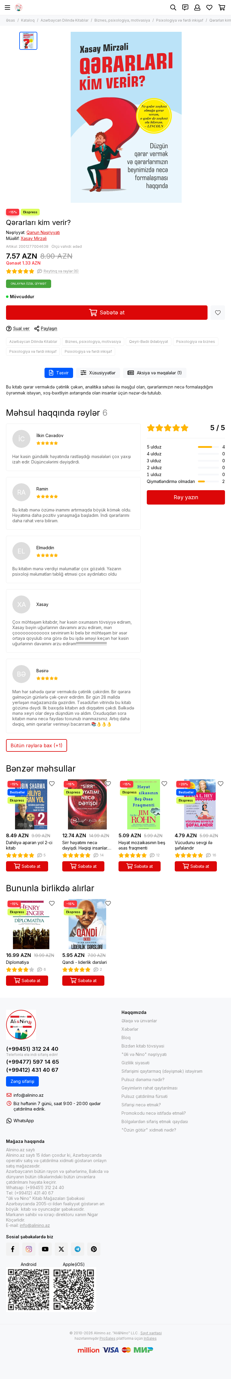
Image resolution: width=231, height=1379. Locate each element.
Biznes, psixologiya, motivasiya (122, 20)
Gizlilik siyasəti (135, 1062)
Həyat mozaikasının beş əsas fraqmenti (142, 845)
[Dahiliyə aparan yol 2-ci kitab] (31, 804)
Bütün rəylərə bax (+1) (37, 745)
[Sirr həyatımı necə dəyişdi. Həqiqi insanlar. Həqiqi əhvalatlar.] (87, 804)
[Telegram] (77, 1249)
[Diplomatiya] (31, 924)
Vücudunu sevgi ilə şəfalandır (193, 845)
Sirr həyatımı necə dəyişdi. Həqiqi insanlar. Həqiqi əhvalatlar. (85, 845)
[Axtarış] (173, 7)
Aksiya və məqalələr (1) (159, 372)
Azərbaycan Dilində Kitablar (64, 20)
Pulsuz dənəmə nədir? (143, 1079)
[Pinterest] (93, 1249)
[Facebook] (12, 1249)
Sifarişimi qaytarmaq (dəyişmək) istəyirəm (162, 1071)
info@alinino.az (29, 1095)
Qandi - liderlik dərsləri (84, 962)
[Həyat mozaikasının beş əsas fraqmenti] (144, 804)
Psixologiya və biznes (195, 341)
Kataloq (28, 20)
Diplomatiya (17, 962)
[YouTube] (45, 1249)
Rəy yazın (186, 497)
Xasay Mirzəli (34, 238)
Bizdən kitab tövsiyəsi (143, 1045)
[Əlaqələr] (185, 7)
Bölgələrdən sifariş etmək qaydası (155, 1121)
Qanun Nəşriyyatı (43, 232)
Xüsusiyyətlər (102, 372)
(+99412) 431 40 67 (32, 1070)
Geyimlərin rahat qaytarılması (149, 1087)
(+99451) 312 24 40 (32, 1049)
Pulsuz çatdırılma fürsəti (145, 1096)
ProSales (108, 1338)
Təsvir (62, 372)
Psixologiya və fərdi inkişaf (179, 20)
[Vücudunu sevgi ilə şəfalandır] (200, 804)
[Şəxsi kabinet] (197, 7)
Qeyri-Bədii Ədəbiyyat (148, 341)
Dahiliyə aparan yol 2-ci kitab (29, 845)
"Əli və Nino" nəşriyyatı (144, 1054)
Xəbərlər (130, 1029)
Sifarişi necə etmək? (141, 1104)
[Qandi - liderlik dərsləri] (87, 924)
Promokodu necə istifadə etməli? (154, 1113)
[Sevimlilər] (218, 312)
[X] (61, 1249)
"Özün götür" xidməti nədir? (149, 1129)
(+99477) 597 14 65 (32, 1062)
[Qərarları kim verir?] (126, 117)
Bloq (126, 1037)
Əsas (10, 20)
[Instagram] (28, 1249)
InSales (150, 1338)
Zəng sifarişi (22, 1081)
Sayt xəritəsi (151, 1333)
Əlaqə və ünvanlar (139, 1020)
